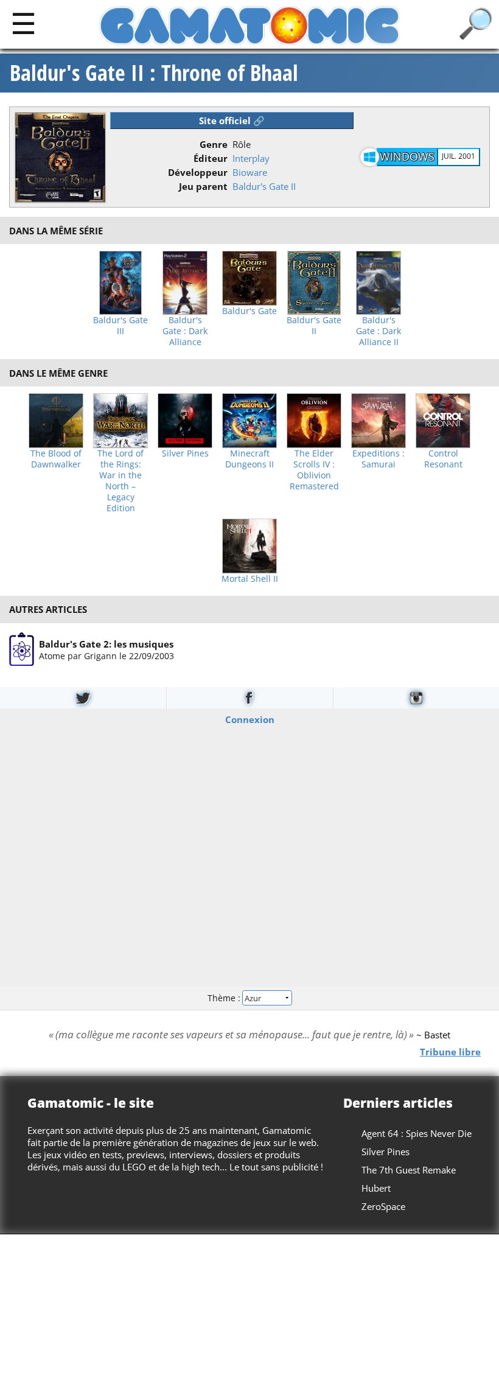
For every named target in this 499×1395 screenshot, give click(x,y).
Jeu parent (203, 186)
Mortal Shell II (250, 578)
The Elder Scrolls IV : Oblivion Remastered (314, 470)
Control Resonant (443, 459)
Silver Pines (185, 453)
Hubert (376, 1188)
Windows (407, 156)
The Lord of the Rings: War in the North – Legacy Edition (120, 481)
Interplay (251, 158)
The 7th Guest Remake (408, 1170)
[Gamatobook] (249, 697)
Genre (214, 144)
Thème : (225, 998)
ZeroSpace (383, 1206)
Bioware (249, 172)
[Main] (23, 23)
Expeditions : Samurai (378, 459)
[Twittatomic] (83, 697)
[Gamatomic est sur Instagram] (416, 697)
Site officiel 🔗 (232, 120)
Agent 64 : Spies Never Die (416, 1133)
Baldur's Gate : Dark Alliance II (378, 331)
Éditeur (211, 158)
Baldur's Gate (249, 311)
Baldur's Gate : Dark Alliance (185, 331)
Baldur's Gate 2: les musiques (106, 643)
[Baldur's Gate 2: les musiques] (21, 649)
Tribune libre (450, 1051)
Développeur (198, 172)
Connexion (249, 719)
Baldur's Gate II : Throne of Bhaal (154, 73)
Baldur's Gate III (120, 326)
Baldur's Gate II (264, 186)
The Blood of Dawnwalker (56, 459)
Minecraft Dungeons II (249, 459)
